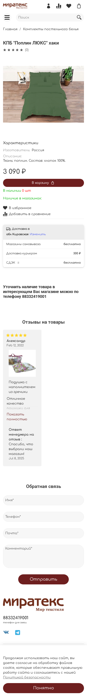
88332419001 (15, 618)
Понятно (43, 688)
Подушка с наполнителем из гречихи (22, 387)
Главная (10, 29)
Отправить (43, 579)
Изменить (38, 234)
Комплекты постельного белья (51, 29)
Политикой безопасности (27, 677)
